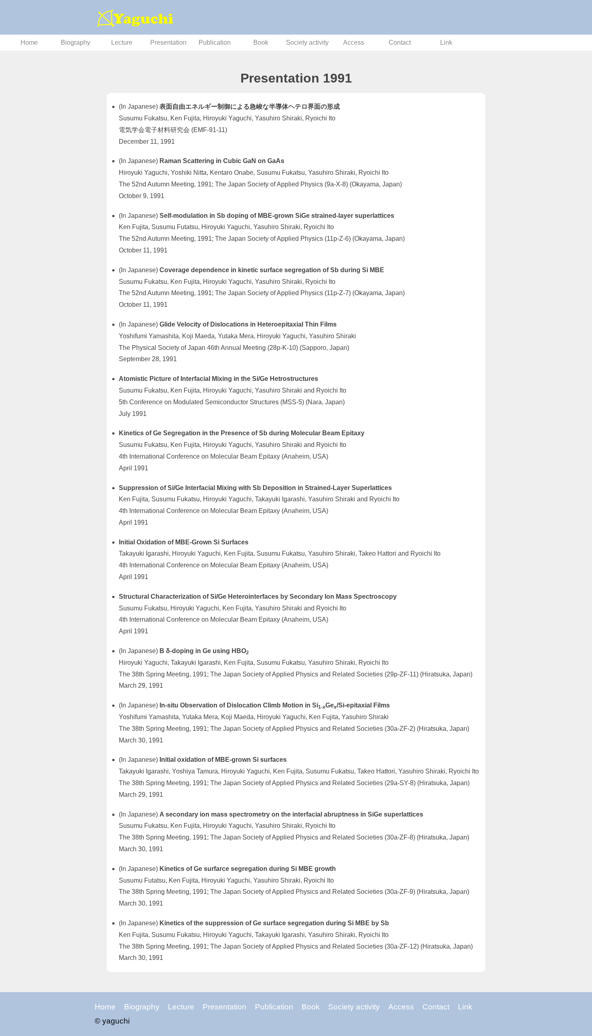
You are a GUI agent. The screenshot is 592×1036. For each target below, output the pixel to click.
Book (260, 42)
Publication (215, 42)
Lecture (121, 42)
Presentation (168, 42)
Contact (400, 42)
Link (446, 42)
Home (29, 42)
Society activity (307, 42)
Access (353, 42)
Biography (75, 42)
